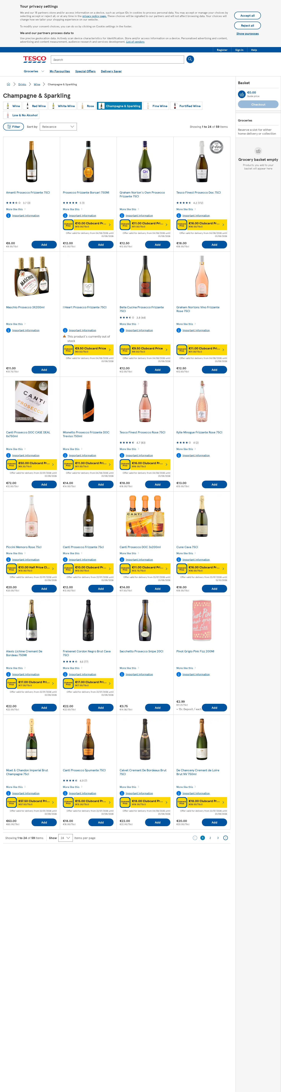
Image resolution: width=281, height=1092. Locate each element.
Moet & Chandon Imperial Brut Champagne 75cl (27, 772)
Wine (37, 84)
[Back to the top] (142, 853)
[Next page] (225, 838)
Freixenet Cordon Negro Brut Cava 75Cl (86, 653)
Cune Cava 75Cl (187, 547)
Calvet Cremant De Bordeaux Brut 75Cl (143, 772)
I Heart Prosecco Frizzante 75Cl (84, 307)
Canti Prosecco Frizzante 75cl (83, 547)
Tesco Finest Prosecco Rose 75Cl (142, 432)
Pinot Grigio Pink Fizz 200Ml (195, 651)
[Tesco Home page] (34, 59)
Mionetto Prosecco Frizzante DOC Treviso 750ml (86, 434)
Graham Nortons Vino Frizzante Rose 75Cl (197, 309)
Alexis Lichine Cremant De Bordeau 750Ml (24, 653)
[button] (222, 49)
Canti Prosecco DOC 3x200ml (140, 547)
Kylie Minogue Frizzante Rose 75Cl (199, 432)
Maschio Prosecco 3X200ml (25, 307)
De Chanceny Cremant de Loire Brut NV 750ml (197, 772)
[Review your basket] (242, 94)
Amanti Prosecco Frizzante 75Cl (28, 192)
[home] (8, 84)
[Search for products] (190, 59)
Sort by (32, 126)
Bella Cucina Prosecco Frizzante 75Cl (142, 309)
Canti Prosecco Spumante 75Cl (84, 770)
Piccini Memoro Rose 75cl (23, 547)
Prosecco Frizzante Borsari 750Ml (86, 192)
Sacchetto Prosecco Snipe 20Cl (141, 651)
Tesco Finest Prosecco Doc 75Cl (198, 192)
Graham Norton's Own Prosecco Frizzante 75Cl (142, 194)
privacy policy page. (94, 16)
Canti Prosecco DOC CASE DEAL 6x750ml (28, 434)
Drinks (22, 84)
